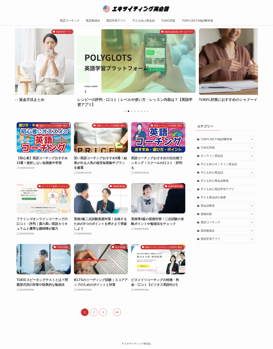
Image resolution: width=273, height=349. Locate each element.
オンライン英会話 (212, 155)
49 (117, 312)
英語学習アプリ (210, 238)
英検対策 (206, 214)
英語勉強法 (208, 230)
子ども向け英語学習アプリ (217, 189)
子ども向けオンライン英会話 (219, 164)
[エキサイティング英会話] (136, 9)
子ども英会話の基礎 (213, 197)
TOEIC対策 (208, 147)
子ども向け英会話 (212, 172)
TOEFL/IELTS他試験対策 (216, 139)
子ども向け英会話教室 (215, 180)
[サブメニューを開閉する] (252, 139)
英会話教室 (208, 205)
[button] (125, 111)
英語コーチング (210, 222)
